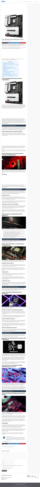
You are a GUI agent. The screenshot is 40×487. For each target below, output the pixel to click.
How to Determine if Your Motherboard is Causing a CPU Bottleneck (10, 64)
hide (11, 61)
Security (21, 1)
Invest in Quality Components (6, 72)
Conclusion (3, 76)
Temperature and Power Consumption (7, 66)
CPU (3, 445)
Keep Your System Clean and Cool (7, 73)
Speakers (24, 483)
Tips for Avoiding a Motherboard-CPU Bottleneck (8, 71)
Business (25, 1)
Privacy (18, 483)
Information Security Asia (21, 484)
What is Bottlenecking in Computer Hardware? (8, 63)
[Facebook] (2, 441)
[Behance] (6, 441)
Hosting (31, 1)
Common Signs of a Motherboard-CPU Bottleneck (8, 67)
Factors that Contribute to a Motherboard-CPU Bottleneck (9, 68)
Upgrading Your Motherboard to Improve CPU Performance (9, 74)
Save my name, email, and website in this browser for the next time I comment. (12, 465)
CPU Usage (4, 65)
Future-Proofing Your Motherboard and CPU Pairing (8, 75)
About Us (16, 483)
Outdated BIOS (4, 69)
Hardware (36, 1)
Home (18, 1)
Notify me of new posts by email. (6, 468)
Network (28, 1)
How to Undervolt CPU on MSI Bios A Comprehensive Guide (9, 446)
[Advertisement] (14, 9)
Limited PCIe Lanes (5, 70)
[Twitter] (3, 441)
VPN (33, 1)
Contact (22, 483)
